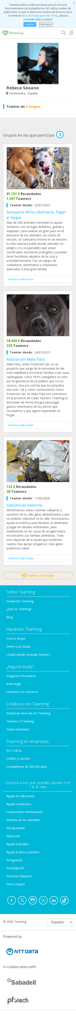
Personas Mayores (19, 876)
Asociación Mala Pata (26, 359)
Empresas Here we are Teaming (28, 713)
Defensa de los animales (23, 820)
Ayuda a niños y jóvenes (22, 852)
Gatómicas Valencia (24, 505)
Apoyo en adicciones (20, 796)
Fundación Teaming (19, 601)
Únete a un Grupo (39, 575)
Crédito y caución (18, 758)
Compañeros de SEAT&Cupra (26, 767)
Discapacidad (15, 828)
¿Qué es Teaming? (19, 609)
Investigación (15, 868)
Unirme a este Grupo (21, 279)
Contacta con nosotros (22, 692)
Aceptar (29, 24)
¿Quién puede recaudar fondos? (28, 654)
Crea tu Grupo (16, 638)
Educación (13, 836)
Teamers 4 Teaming (20, 721)
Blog (9, 617)
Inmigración (14, 860)
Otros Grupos (15, 884)
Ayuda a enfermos (18, 804)
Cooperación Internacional (24, 812)
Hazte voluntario (17, 729)
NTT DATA (13, 751)
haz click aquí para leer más (40, 15)
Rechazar (46, 24)
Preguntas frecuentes (21, 676)
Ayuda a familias (17, 844)
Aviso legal (13, 684)
